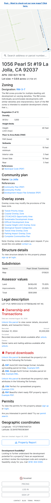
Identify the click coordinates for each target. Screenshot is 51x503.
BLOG (24, 500)
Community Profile (12, 190)
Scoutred (27, 478)
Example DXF (33, 368)
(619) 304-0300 (35, 462)
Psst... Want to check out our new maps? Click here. (25, 4)
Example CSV (8, 389)
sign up (5, 257)
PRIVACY (37, 500)
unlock (43, 337)
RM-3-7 (20, 89)
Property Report (25, 442)
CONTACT (17, 500)
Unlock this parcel (10, 322)
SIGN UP (25, 495)
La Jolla (14, 179)
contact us (26, 244)
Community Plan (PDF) (14, 187)
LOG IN (25, 489)
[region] (25, 30)
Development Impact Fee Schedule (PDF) (22, 192)
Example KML (12, 374)
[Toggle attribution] (48, 49)
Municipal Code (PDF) (14, 169)
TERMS (30, 500)
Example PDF (8, 395)
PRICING (25, 484)
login (13, 257)
